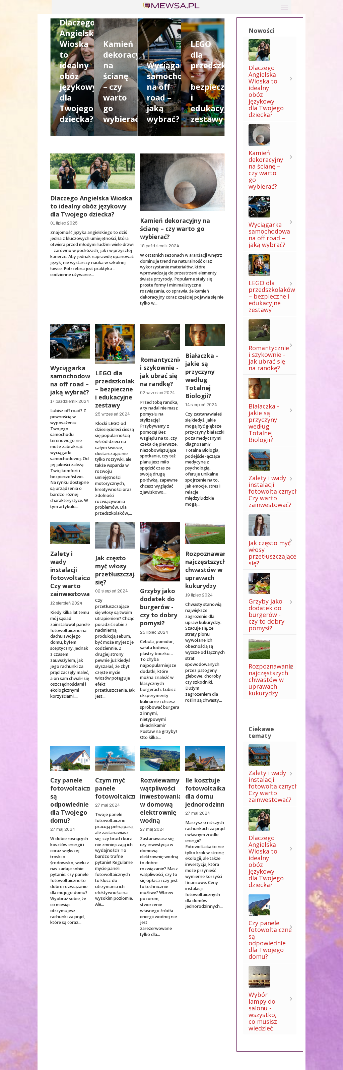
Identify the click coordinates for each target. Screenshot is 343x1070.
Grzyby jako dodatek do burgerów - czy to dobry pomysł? (158, 607)
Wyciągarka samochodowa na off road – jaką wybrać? (72, 380)
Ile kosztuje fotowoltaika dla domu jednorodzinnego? (212, 792)
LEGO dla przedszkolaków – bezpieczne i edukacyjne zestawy (223, 81)
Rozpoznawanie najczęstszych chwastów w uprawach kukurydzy (208, 570)
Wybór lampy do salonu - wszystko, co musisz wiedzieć (263, 1011)
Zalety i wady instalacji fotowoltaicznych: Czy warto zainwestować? (77, 574)
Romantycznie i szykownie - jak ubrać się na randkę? (161, 372)
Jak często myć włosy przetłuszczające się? (120, 570)
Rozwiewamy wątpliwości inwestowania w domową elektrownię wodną (161, 800)
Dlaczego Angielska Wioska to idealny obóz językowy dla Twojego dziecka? (91, 206)
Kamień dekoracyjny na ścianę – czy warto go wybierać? (175, 228)
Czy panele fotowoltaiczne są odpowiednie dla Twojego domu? (73, 800)
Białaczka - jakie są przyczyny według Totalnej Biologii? (201, 376)
